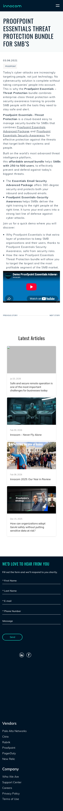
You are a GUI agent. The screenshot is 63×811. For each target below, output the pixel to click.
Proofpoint (31, 89)
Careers (7, 788)
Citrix (5, 736)
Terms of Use (10, 799)
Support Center (11, 782)
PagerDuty (9, 753)
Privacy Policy (11, 793)
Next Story (55, 315)
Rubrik (6, 742)
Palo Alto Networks (14, 731)
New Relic (8, 759)
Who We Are (10, 776)
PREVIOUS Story (10, 315)
